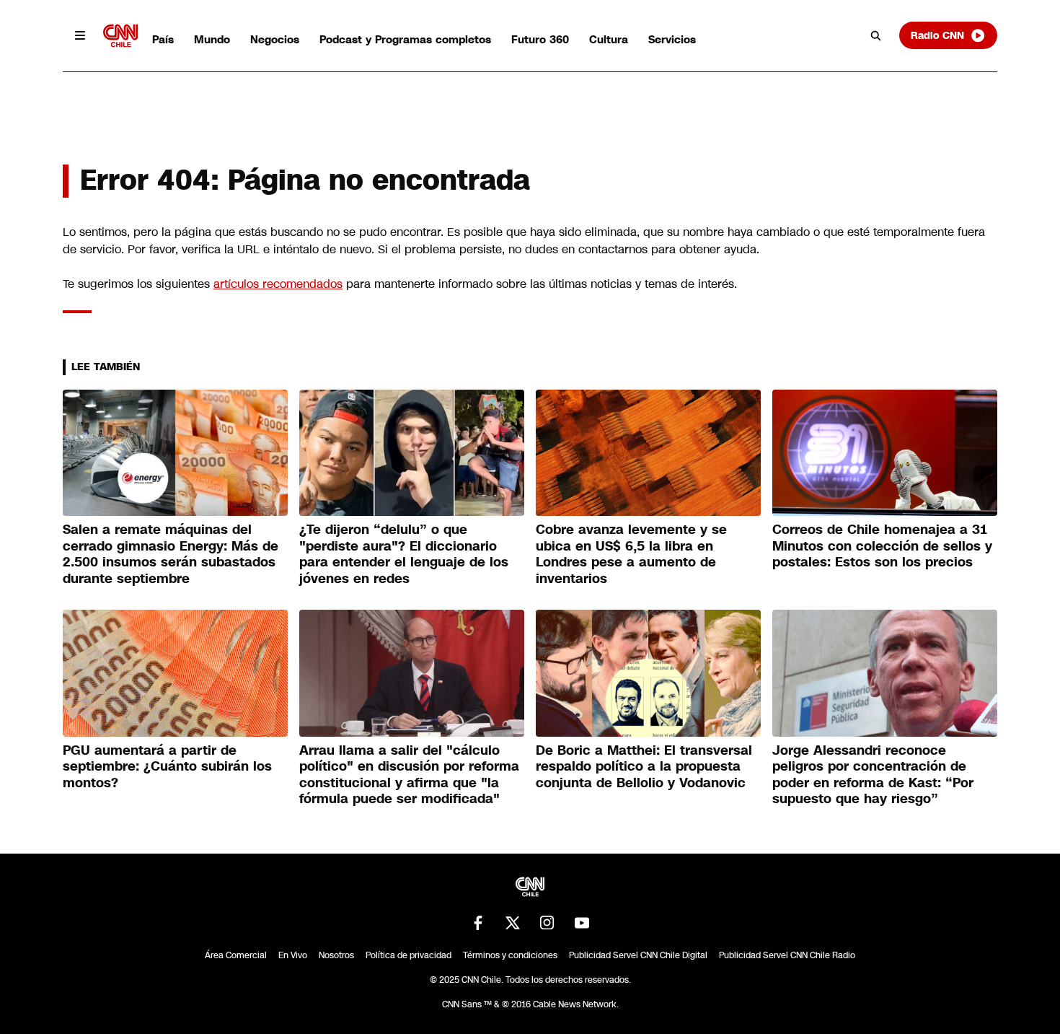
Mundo (212, 39)
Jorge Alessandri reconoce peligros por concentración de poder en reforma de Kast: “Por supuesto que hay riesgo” (872, 775)
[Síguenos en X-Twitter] (512, 922)
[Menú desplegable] (80, 35)
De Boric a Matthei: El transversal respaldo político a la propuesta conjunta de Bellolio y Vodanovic (644, 766)
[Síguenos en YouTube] (581, 922)
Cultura (608, 39)
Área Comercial (236, 955)
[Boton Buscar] (876, 35)
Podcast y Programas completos (405, 39)
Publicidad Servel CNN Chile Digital (638, 955)
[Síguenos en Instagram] (547, 922)
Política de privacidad (408, 955)
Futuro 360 (540, 39)
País (163, 39)
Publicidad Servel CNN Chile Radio (787, 955)
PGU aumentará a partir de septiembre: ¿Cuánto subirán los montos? (167, 766)
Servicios (672, 39)
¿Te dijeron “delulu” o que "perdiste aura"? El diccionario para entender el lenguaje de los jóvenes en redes (403, 554)
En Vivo (292, 955)
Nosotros (336, 955)
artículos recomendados (278, 284)
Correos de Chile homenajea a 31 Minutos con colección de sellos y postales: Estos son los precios (882, 545)
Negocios (274, 39)
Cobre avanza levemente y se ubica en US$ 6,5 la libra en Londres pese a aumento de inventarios (631, 554)
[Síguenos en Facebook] (478, 922)
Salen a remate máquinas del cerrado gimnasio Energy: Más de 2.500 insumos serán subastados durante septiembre (170, 554)
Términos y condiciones (510, 955)
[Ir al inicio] (120, 36)
